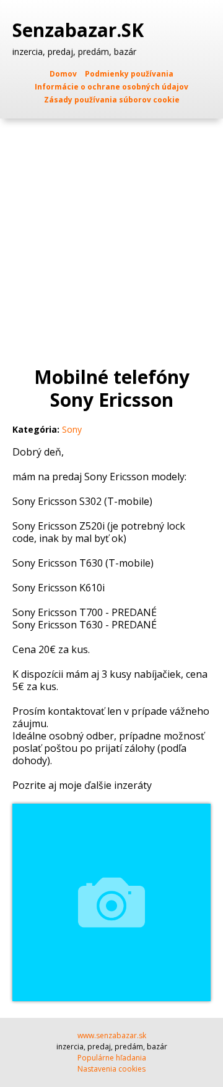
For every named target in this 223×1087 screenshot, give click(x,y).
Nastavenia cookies (111, 1069)
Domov (63, 74)
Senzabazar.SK (80, 30)
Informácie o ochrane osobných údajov (111, 86)
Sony (72, 429)
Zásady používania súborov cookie (112, 99)
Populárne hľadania (111, 1057)
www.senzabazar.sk (111, 1035)
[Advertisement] (111, 236)
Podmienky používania (129, 74)
